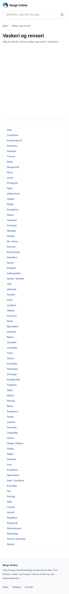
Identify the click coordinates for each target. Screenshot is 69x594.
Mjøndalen (12, 326)
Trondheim (12, 135)
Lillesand (11, 289)
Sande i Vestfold (15, 278)
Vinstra (10, 358)
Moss (10, 172)
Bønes (10, 337)
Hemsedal (12, 369)
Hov (9, 491)
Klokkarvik (12, 523)
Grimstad (12, 225)
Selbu (10, 390)
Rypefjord (12, 517)
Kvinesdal (12, 363)
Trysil (9, 353)
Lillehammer (13, 193)
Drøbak (11, 236)
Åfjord (10, 406)
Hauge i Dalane (15, 443)
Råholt (10, 395)
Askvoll (10, 512)
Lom (9, 464)
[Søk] (62, 15)
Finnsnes (12, 315)
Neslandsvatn (14, 528)
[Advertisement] (34, 81)
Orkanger (12, 374)
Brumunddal (13, 252)
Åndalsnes (12, 411)
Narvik (10, 262)
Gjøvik (10, 214)
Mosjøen (11, 268)
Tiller (9, 284)
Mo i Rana (12, 241)
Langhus (11, 305)
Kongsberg (12, 209)
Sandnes (11, 151)
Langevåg (12, 432)
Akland (10, 544)
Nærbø (10, 310)
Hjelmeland (13, 475)
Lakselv (11, 422)
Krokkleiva (12, 469)
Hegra (10, 454)
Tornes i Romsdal (16, 539)
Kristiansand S (14, 140)
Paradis (11, 294)
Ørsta (10, 321)
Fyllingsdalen (14, 273)
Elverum (11, 246)
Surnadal (11, 427)
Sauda (10, 448)
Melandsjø (12, 533)
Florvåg (11, 496)
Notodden (12, 257)
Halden (10, 199)
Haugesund (13, 167)
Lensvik (11, 507)
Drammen (12, 145)
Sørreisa (11, 459)
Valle (9, 501)
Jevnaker (12, 342)
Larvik (10, 177)
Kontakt (29, 587)
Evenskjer (12, 485)
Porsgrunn (12, 183)
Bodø (10, 161)
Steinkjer (11, 230)
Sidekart (16, 587)
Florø (10, 299)
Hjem (5, 25)
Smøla (10, 416)
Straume (11, 331)
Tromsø (11, 156)
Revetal (11, 400)
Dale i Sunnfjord (15, 480)
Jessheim (12, 220)
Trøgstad (11, 384)
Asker (10, 188)
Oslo (9, 129)
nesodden (12, 347)
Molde (10, 204)
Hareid (10, 438)
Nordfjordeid (13, 379)
